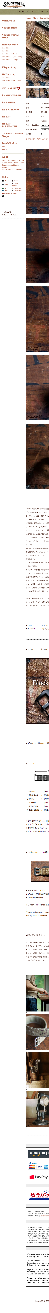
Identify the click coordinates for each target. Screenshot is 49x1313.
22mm (10, 165)
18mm (9, 163)
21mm (4, 165)
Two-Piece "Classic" (10, 54)
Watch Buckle (9, 143)
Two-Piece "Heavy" (10, 60)
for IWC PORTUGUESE (10, 125)
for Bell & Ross (10, 109)
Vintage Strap (10, 27)
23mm (16, 165)
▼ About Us (7, 212)
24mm (4, 167)
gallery (40, 11)
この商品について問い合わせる (37, 139)
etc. (20, 169)
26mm (10, 169)
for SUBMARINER (12, 95)
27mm (16, 169)
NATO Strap (9, 74)
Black (6, 181)
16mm (21, 160)
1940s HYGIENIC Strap (11, 81)
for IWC (6, 116)
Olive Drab (18, 191)
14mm (10, 160)
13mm (4, 160)
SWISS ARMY (9, 88)
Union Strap (9, 20)
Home (28, 18)
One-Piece (6, 48)
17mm (4, 163)
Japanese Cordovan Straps (12, 135)
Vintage (5, 149)
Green (6, 188)
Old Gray (17, 188)
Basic (4, 147)
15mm (15, 160)
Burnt (16, 181)
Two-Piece (6, 51)
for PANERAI (9, 102)
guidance (24, 11)
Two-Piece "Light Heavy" (12, 57)
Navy (6, 184)
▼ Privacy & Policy (10, 215)
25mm (4, 169)
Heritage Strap (10, 44)
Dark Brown (15, 184)
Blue (6, 191)
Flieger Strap (9, 67)
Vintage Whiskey (11, 193)
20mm (21, 163)
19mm (15, 163)
